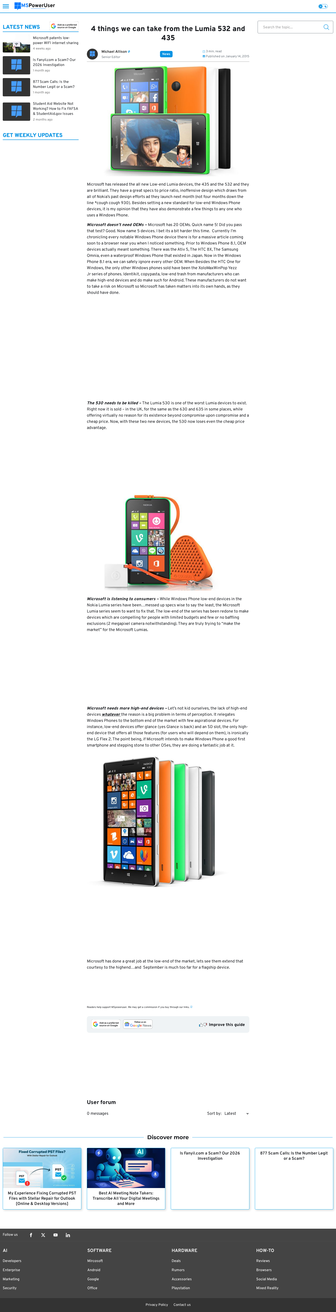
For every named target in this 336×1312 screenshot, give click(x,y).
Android (93, 1270)
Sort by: (214, 1113)
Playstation (181, 1288)
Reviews (263, 1261)
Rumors (178, 1270)
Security (9, 1288)
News (166, 54)
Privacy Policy (157, 1305)
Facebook (31, 1235)
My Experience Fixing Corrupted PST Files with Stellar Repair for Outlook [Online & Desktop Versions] (42, 1199)
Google (93, 1279)
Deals (176, 1261)
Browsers (264, 1270)
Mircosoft (95, 1261)
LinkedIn (68, 1235)
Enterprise (11, 1270)
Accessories (182, 1279)
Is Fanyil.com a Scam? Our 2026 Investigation (210, 1156)
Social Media (266, 1279)
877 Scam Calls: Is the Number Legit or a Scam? (294, 1156)
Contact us (182, 1305)
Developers (12, 1261)
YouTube (55, 1235)
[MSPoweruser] (34, 6)
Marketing (11, 1279)
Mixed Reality (267, 1288)
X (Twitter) (43, 1235)
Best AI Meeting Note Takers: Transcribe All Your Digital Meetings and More (126, 1199)
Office (92, 1288)
